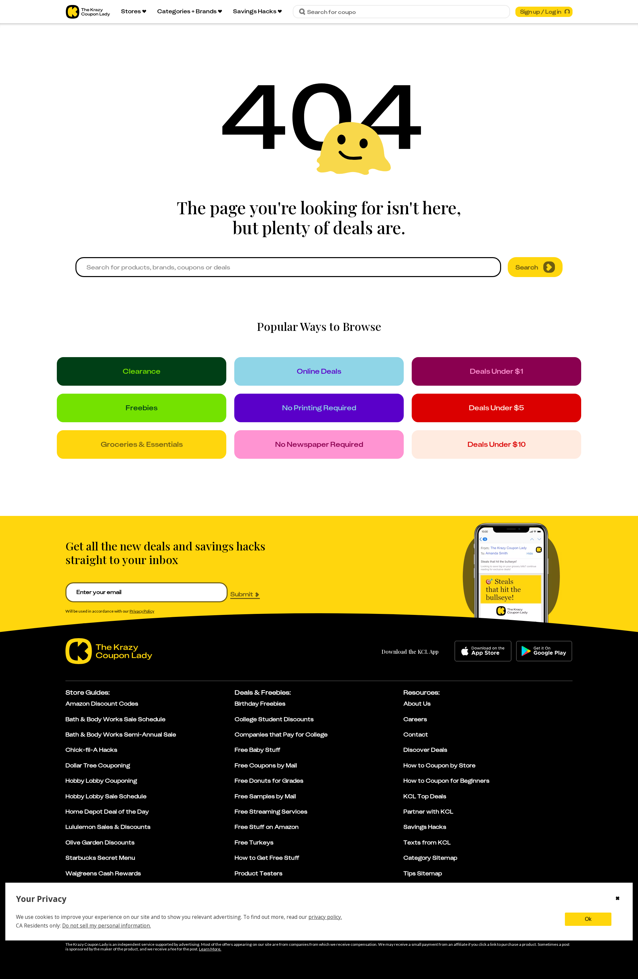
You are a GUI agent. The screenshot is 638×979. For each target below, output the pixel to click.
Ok (588, 919)
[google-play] (544, 651)
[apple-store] (483, 651)
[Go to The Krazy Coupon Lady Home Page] (87, 12)
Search (526, 267)
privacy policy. (325, 917)
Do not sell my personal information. (106, 925)
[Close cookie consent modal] (617, 899)
